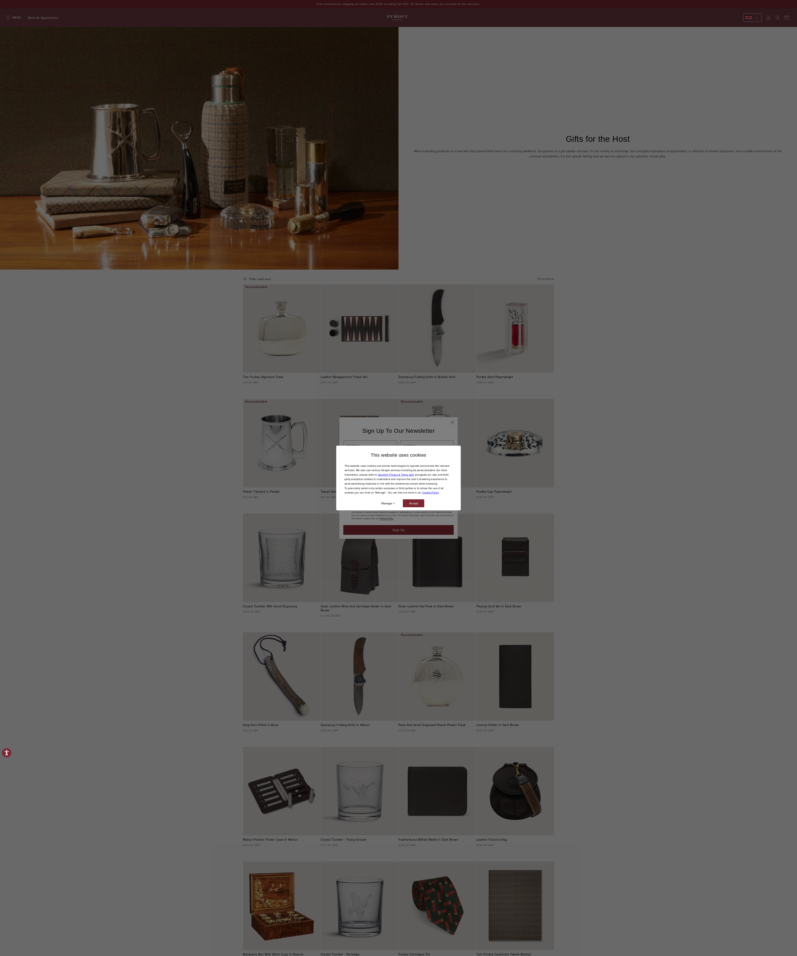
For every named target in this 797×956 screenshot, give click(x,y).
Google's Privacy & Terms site (395, 474)
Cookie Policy (430, 492)
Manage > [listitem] (388, 503)
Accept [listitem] (413, 503)
